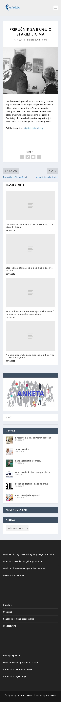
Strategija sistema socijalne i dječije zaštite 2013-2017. (29, 269)
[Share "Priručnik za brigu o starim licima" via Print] (39, 157)
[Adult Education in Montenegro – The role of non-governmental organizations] (30, 292)
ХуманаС (7, 612)
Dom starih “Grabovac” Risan (17, 669)
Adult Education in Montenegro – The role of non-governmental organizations (30, 312)
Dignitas (7, 605)
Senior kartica (22, 449)
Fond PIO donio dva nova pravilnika (32, 472)
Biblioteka (31, 39)
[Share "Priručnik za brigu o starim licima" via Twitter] (27, 157)
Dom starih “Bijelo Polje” (15, 676)
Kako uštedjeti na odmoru (28, 460)
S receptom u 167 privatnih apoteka (33, 437)
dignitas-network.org (33, 128)
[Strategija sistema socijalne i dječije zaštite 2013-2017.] (30, 249)
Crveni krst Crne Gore (13, 575)
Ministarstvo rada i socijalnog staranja (22, 561)
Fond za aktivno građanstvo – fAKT (20, 662)
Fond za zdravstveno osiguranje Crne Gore (24, 568)
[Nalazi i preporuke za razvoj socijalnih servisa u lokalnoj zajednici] (30, 336)
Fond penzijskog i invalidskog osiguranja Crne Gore (28, 554)
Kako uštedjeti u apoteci (27, 495)
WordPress (51, 695)
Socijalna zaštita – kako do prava (31, 483)
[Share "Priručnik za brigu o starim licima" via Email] (33, 157)
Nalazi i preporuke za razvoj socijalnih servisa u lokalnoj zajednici (30, 356)
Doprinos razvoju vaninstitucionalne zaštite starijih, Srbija (29, 225)
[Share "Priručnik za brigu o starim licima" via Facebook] (22, 157)
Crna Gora (42, 39)
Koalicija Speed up (12, 655)
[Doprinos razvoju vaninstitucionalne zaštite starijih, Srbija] (30, 205)
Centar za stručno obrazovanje (18, 618)
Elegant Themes (24, 695)
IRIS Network (9, 625)
